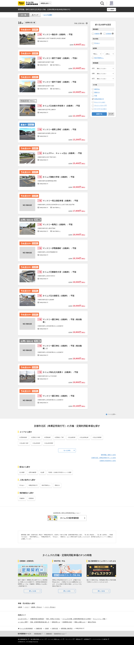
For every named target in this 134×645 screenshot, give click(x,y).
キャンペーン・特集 (99, 619)
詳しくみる (32, 591)
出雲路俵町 (47, 437)
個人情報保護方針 (22, 639)
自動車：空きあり (36, 607)
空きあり (97, 43)
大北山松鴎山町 (84, 437)
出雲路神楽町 (23, 437)
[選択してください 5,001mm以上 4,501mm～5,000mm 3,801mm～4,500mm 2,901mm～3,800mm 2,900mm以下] (105, 68)
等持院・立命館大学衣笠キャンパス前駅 (59, 472)
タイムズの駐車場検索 (69, 518)
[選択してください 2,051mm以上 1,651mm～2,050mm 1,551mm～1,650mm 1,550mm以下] (105, 79)
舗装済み (97, 89)
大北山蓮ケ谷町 (23, 443)
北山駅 (42, 472)
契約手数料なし (99, 58)
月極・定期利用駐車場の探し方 (39, 622)
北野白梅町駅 (32, 472)
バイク (27, 607)
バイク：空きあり (50, 607)
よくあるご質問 (23, 622)
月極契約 (97, 33)
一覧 (24, 15)
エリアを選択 (48, 15)
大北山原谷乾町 (48, 443)
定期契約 (108, 33)
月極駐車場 (49, 633)
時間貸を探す (45, 3)
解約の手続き (92, 622)
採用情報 (86, 639)
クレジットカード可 (100, 105)
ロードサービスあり (100, 109)
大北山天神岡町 (97, 437)
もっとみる (67, 450)
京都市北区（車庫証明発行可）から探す (103, 458)
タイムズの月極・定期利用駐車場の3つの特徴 (76, 619)
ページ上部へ (112, 414)
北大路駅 (22, 472)
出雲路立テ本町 (35, 437)
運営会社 (78, 639)
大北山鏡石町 (71, 437)
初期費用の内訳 (67, 622)
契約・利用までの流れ (53, 619)
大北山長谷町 (36, 443)
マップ (36, 15)
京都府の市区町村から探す (108, 460)
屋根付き (97, 92)
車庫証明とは (56, 622)
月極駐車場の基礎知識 (37, 619)
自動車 (20, 607)
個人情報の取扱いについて (38, 639)
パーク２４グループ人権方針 (99, 639)
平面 (95, 95)
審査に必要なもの (79, 622)
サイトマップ (69, 639)
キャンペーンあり (99, 102)
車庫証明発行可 (99, 99)
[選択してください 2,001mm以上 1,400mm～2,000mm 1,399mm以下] (105, 73)
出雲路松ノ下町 (59, 437)
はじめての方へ (23, 619)
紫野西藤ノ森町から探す (108, 455)
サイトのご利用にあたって (55, 639)
